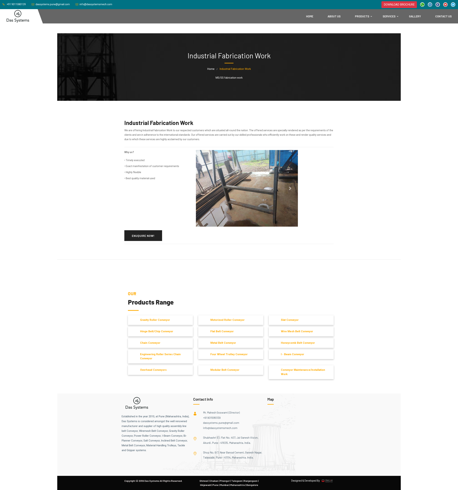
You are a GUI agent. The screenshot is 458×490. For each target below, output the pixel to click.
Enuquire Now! (143, 235)
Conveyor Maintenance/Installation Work (303, 372)
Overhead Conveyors (153, 369)
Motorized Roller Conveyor (227, 320)
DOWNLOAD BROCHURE (399, 4)
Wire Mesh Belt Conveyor (297, 331)
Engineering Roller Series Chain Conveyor (160, 356)
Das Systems (151, 480)
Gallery (415, 16)
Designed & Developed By (305, 480)
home (211, 69)
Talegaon (236, 480)
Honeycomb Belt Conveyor (298, 342)
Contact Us (443, 16)
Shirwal (203, 480)
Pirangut (225, 480)
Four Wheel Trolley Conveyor (229, 354)
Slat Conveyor (290, 320)
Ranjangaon (250, 480)
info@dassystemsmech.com (220, 427)
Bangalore (252, 484)
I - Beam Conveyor (292, 354)
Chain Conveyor (150, 342)
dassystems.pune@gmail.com (221, 422)
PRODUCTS (362, 16)
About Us (334, 16)
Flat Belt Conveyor (222, 331)
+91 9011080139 (212, 417)
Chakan (214, 480)
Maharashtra (237, 484)
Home (309, 16)
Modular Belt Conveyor (224, 369)
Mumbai (224, 484)
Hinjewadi (205, 484)
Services (389, 16)
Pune (215, 484)
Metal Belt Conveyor (223, 342)
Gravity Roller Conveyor (155, 320)
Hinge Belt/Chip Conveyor (156, 331)
